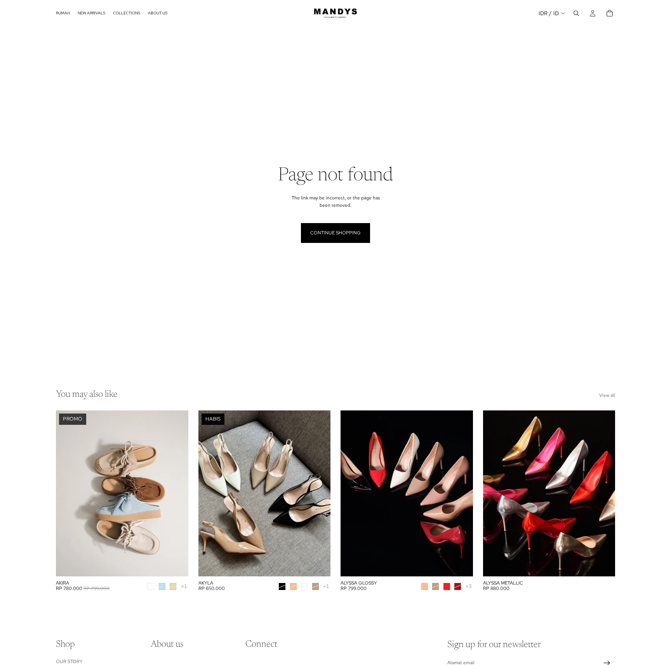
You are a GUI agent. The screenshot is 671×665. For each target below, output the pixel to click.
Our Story (69, 661)
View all (607, 395)
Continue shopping (335, 233)
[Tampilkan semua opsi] (184, 586)
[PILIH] (176, 564)
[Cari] (576, 13)
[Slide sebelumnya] (210, 493)
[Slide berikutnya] (318, 493)
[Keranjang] (609, 13)
